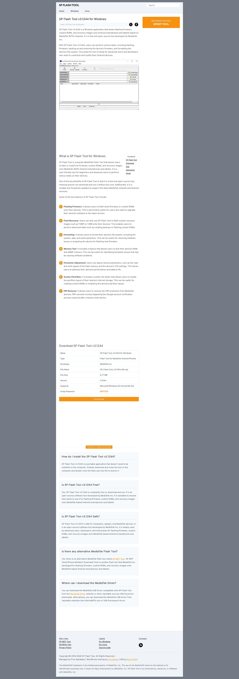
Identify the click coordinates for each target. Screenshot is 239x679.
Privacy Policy (65, 647)
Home (62, 24)
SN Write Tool (65, 644)
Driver (128, 173)
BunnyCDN (132, 659)
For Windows (104, 641)
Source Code (105, 647)
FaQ (127, 167)
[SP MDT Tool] (161, 23)
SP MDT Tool (118, 559)
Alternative (130, 170)
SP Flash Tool (69, 5)
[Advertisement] (99, 131)
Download (130, 163)
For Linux (103, 644)
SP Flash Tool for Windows (75, 24)
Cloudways (113, 659)
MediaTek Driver (78, 594)
